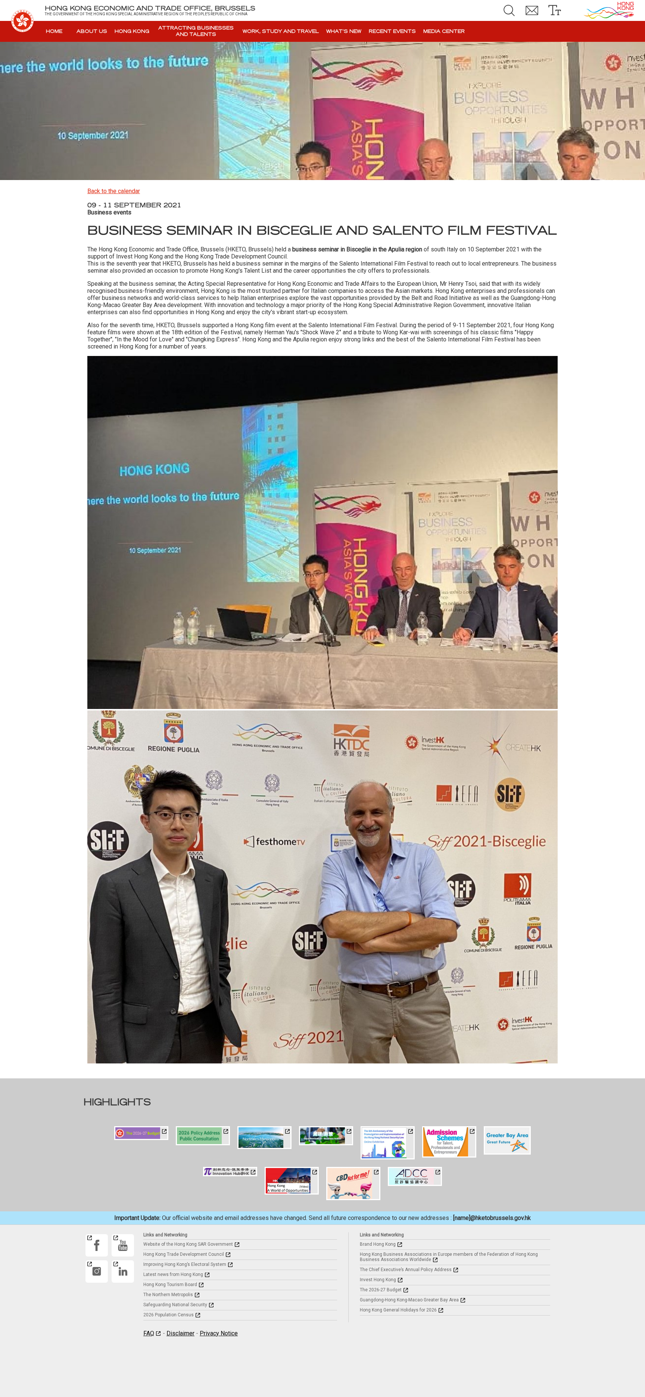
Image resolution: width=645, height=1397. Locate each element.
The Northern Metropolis (168, 1294)
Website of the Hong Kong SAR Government (188, 1244)
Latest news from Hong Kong (173, 1274)
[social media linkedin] (123, 1271)
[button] (509, 10)
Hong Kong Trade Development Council (183, 1254)
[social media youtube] (123, 1245)
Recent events (392, 31)
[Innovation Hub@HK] (230, 1171)
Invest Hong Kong (378, 1279)
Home (54, 31)
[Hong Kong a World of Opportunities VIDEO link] (292, 1181)
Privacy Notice (219, 1333)
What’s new (343, 31)
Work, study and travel (281, 31)
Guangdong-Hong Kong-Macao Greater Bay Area (409, 1299)
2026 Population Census (168, 1314)
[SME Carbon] (326, 1135)
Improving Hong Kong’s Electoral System (184, 1264)
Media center (444, 31)
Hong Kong (132, 31)
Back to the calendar (113, 191)
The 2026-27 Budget (381, 1289)
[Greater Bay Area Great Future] (507, 1140)
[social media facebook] (96, 1245)
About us (92, 31)
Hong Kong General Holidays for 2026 (398, 1310)
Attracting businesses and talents (196, 31)
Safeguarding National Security (175, 1304)
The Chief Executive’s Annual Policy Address (406, 1269)
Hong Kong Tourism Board (170, 1284)
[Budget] (141, 1133)
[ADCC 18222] (415, 1176)
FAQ (148, 1333)
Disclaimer (180, 1333)
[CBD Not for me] (353, 1183)
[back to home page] (22, 21)
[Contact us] (531, 10)
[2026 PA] (203, 1135)
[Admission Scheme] (449, 1142)
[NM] (264, 1137)
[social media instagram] (96, 1271)
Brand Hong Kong (378, 1244)
